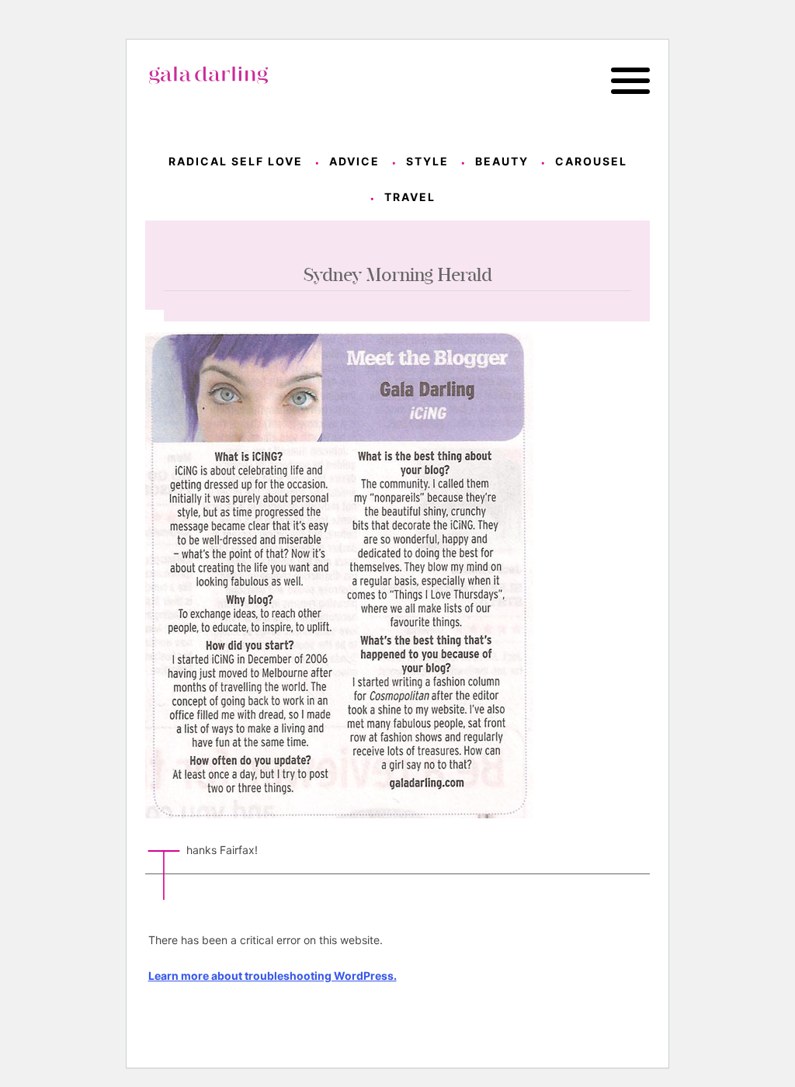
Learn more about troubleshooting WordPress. (272, 975)
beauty (502, 161)
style (427, 161)
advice (354, 161)
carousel (591, 161)
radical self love (235, 161)
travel (410, 196)
